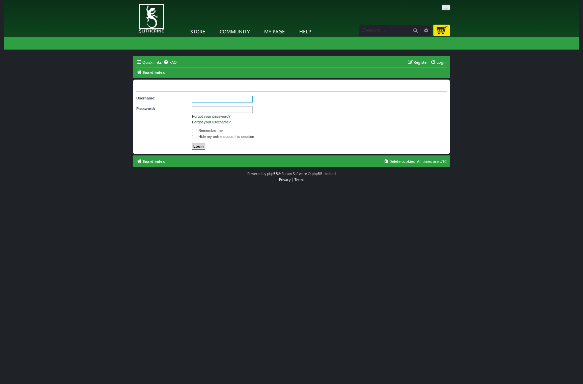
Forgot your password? (211, 116)
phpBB (272, 173)
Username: (146, 98)
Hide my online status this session (225, 137)
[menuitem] (170, 62)
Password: (145, 109)
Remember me (210, 130)
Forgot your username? (211, 122)
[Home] (134, 1)
